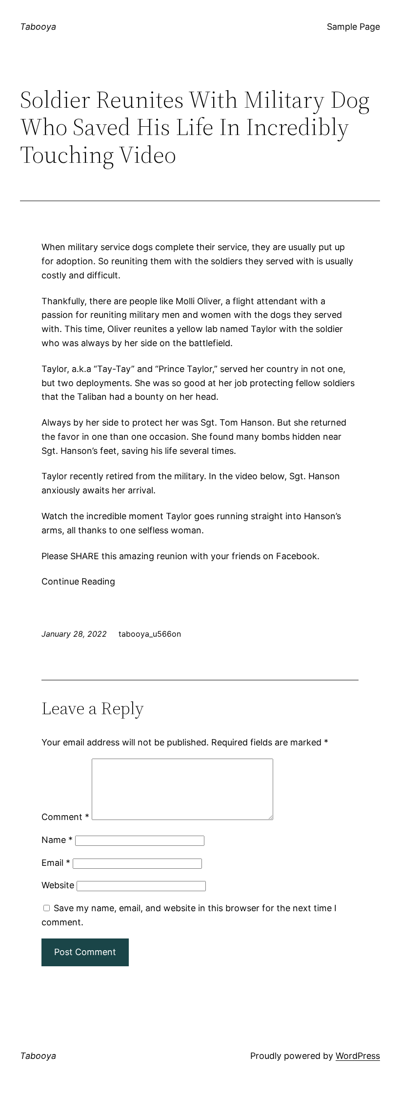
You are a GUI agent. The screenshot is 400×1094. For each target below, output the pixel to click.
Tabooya (38, 26)
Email (55, 863)
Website (57, 885)
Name (57, 840)
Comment (65, 817)
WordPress (358, 1056)
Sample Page (353, 26)
